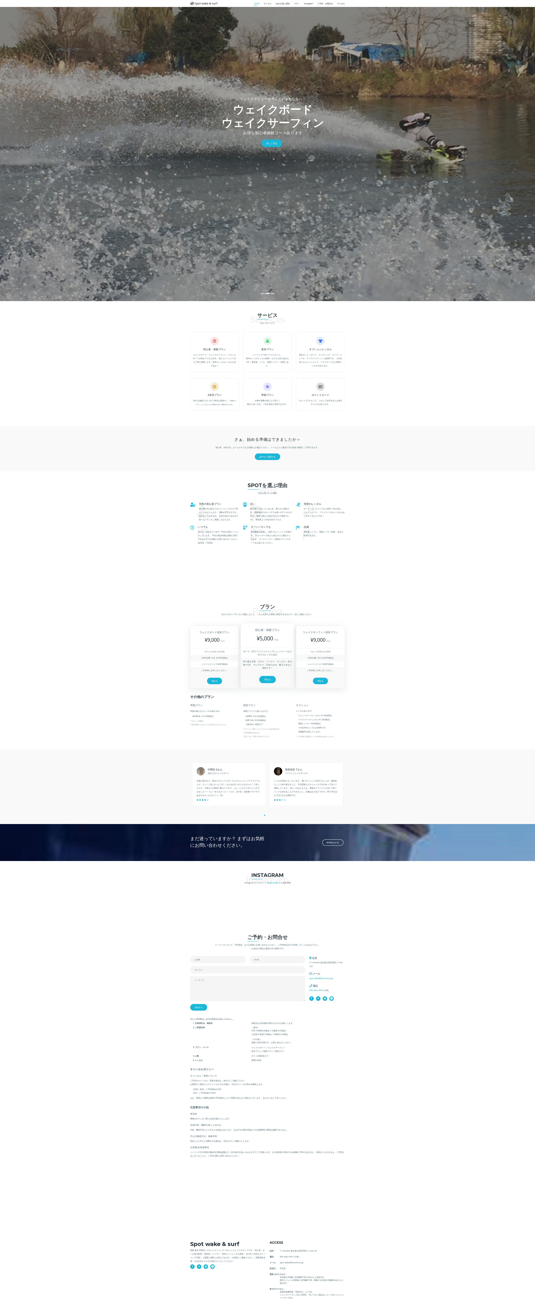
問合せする (334, 842)
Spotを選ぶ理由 (283, 3)
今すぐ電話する (268, 456)
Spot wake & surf (205, 3)
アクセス (341, 3)
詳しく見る (271, 143)
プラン (297, 3)
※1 (300, 944)
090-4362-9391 (316, 990)
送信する (199, 1007)
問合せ (214, 681)
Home (257, 3)
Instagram (308, 3)
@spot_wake (272, 882)
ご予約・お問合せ (325, 3)
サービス (268, 3)
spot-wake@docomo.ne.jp (321, 978)
